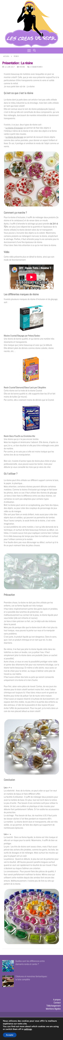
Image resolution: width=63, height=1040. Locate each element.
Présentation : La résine (17, 63)
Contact (57, 1002)
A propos (57, 999)
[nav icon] (29, 50)
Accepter (9, 1035)
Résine (22, 67)
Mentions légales (53, 1008)
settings (28, 1029)
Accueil (6, 56)
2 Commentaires (36, 67)
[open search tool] (34, 50)
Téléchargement (53, 1005)
